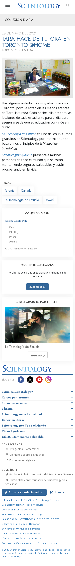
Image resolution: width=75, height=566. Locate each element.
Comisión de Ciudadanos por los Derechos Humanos (30, 542)
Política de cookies (48, 552)
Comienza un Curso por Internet (19, 509)
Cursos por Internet (15, 397)
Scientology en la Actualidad (22, 414)
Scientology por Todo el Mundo (24, 426)
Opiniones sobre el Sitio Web (27, 454)
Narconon (34, 523)
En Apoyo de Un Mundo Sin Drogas (21, 528)
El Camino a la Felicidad (14, 523)
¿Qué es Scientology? (17, 392)
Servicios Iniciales (14, 403)
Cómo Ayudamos (13, 431)
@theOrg (13, 232)
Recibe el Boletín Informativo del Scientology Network (41, 474)
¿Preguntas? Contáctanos (24, 449)
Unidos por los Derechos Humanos (21, 533)
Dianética (29, 499)
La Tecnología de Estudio (19, 134)
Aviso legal (16, 556)
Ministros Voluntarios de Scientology (22, 514)
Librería (7, 409)
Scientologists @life (16, 221)
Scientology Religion (13, 504)
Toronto (9, 190)
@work (49, 200)
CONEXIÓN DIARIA (37, 213)
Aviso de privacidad (25, 552)
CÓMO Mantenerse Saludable (21, 248)
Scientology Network (47, 499)
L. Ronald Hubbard (12, 499)
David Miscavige (34, 504)
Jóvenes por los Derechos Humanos (21, 538)
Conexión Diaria (13, 420)
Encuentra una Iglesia (22, 460)
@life (11, 227)
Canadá (26, 190)
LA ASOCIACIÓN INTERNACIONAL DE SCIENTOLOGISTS (30, 519)
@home (13, 241)
